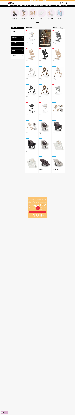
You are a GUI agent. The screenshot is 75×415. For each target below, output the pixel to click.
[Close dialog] (53, 190)
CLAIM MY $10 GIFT (46, 217)
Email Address (40, 198)
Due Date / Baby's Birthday (43, 214)
